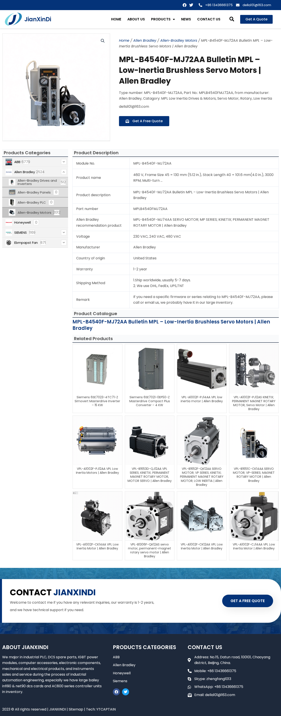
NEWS (186, 19)
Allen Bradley (144, 40)
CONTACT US (208, 19)
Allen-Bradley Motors (178, 40)
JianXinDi (37, 19)
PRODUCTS (161, 19)
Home (124, 40)
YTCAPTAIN (106, 709)
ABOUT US (136, 19)
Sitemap (76, 709)
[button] (231, 19)
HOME (116, 19)
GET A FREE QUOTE (248, 600)
